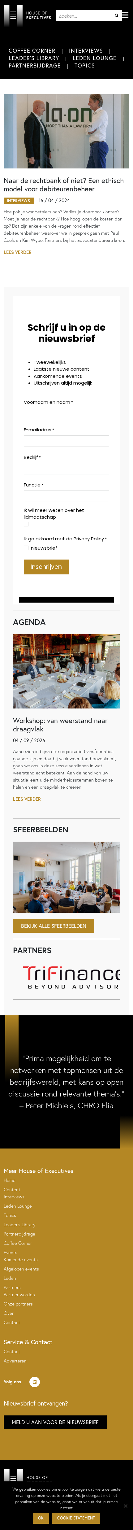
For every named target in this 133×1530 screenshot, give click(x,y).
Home (9, 1180)
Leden (10, 1278)
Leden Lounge (95, 58)
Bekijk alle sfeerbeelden (53, 925)
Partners (12, 1287)
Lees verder (18, 252)
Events (10, 1252)
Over (9, 1313)
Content (12, 1189)
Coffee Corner (32, 50)
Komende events (21, 1259)
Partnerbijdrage (35, 65)
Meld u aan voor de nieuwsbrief (55, 1422)
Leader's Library (34, 58)
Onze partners (18, 1304)
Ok (41, 1518)
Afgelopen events (21, 1269)
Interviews (86, 50)
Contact (12, 1322)
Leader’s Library (19, 1224)
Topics (85, 65)
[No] (125, 1506)
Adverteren (15, 1361)
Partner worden (19, 1294)
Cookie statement (76, 1518)
